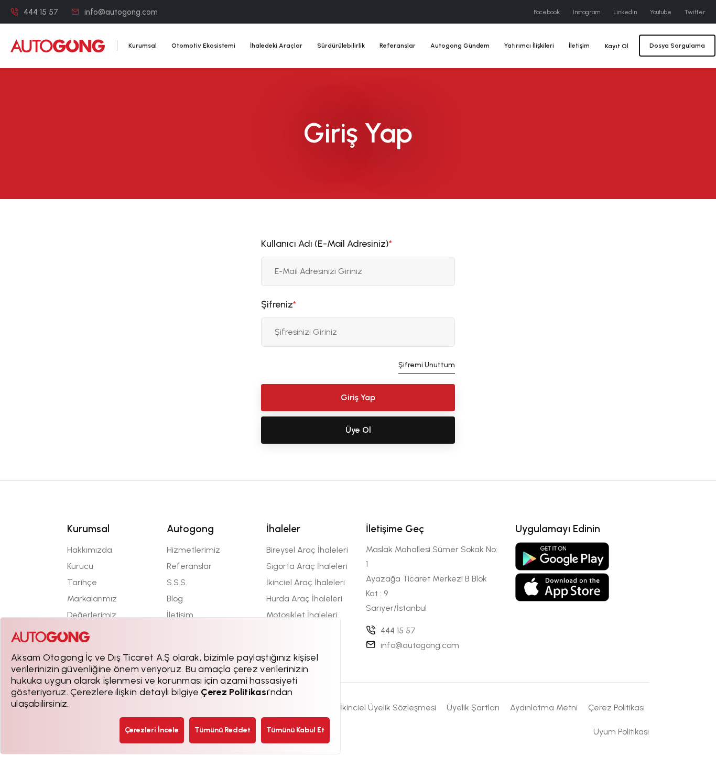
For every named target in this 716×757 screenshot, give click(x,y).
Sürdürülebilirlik (341, 45)
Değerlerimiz (91, 615)
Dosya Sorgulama (677, 45)
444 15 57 (41, 12)
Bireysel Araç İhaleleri (307, 550)
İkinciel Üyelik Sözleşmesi (388, 707)
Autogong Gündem (460, 45)
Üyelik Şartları (473, 707)
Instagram (586, 12)
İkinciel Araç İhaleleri (305, 582)
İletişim (579, 45)
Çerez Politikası (616, 707)
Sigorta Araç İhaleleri (307, 566)
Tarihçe (82, 582)
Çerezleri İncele (152, 730)
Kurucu (80, 566)
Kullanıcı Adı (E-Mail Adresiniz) (326, 243)
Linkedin (625, 12)
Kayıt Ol (616, 46)
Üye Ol (358, 430)
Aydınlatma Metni (544, 707)
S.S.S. (177, 582)
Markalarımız (92, 599)
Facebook (547, 12)
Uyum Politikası (621, 732)
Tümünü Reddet (222, 730)
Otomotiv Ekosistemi (203, 45)
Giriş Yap (358, 397)
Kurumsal (142, 45)
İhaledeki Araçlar (276, 45)
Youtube (660, 12)
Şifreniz (278, 304)
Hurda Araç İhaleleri (304, 599)
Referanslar (397, 45)
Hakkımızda (89, 550)
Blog (175, 599)
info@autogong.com (121, 12)
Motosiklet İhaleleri (302, 615)
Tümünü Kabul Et (295, 730)
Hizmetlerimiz (193, 550)
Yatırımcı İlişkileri (529, 45)
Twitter (695, 12)
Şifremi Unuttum (426, 364)
